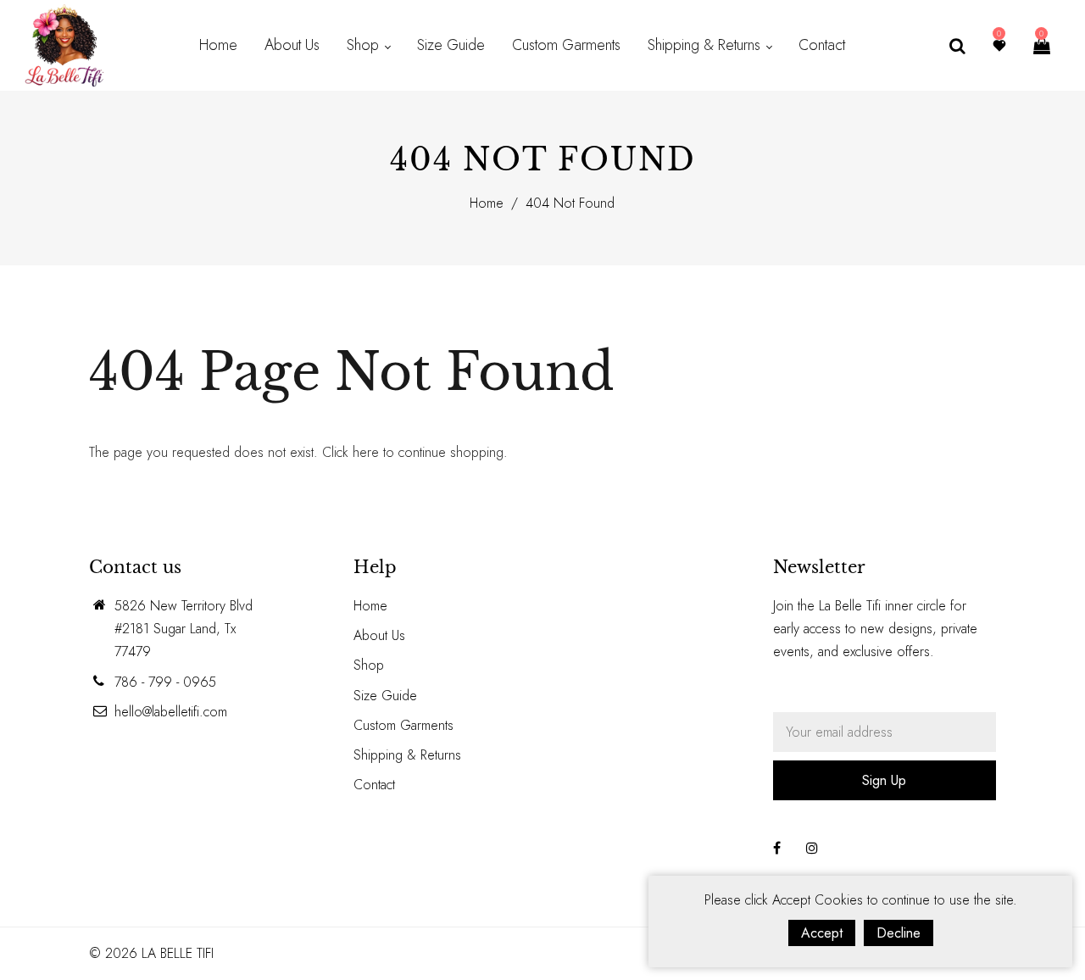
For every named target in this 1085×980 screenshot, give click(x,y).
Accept (822, 933)
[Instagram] (812, 848)
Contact (374, 784)
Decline (898, 933)
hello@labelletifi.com (170, 711)
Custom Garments (403, 725)
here (366, 452)
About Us (379, 635)
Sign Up (884, 780)
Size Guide (385, 695)
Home (487, 203)
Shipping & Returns (407, 755)
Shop (368, 665)
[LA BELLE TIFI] (64, 43)
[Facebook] (777, 848)
